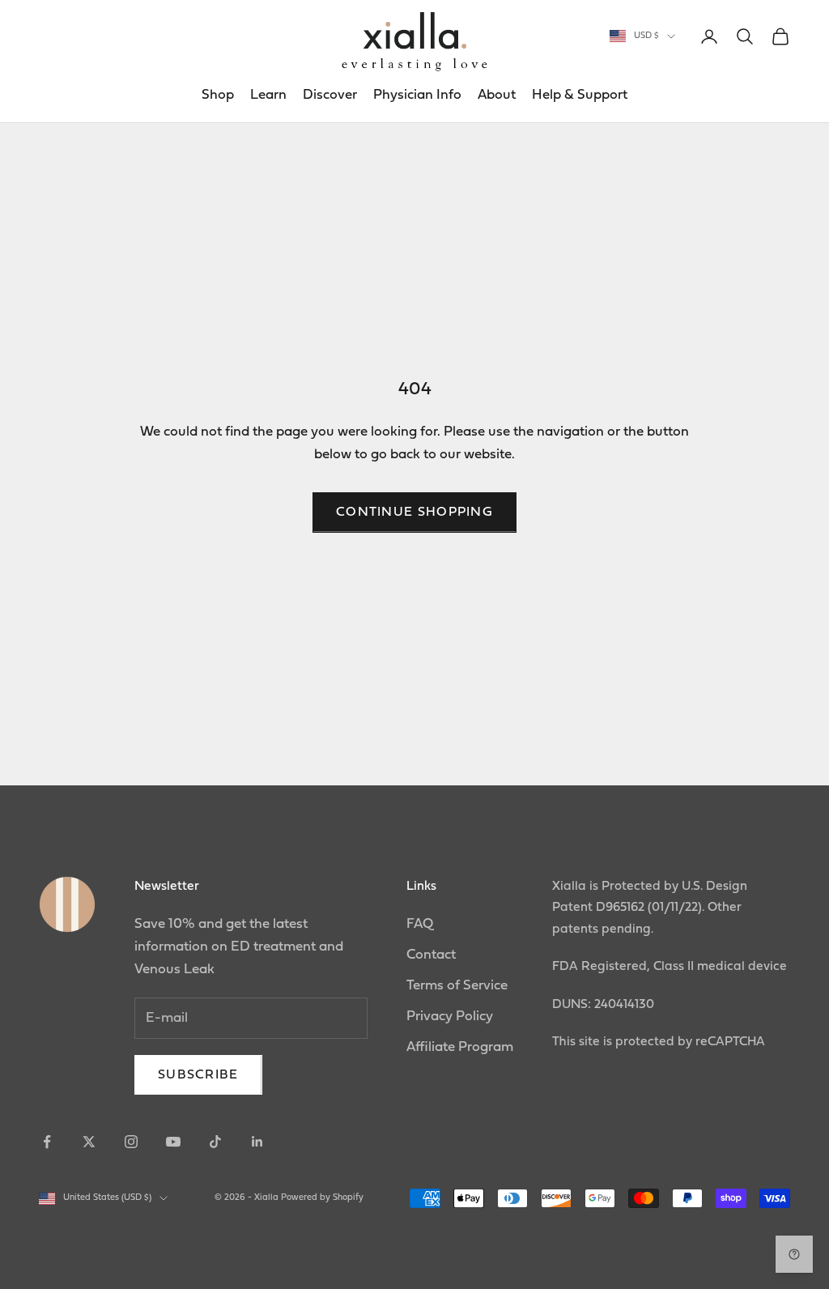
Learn (268, 95)
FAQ (419, 924)
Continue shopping (414, 512)
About (497, 95)
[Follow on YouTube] (173, 1142)
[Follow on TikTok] (215, 1142)
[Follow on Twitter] (89, 1142)
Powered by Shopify (322, 1197)
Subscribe (198, 1075)
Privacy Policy (449, 1016)
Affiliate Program (459, 1047)
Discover (330, 95)
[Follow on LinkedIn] (257, 1142)
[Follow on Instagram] (131, 1142)
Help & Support (579, 95)
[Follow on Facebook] (47, 1142)
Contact (431, 955)
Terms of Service (457, 986)
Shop (218, 95)
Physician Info (417, 95)
